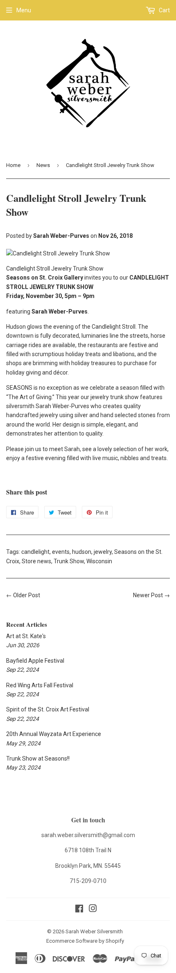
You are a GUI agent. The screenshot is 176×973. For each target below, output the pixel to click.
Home (13, 165)
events (61, 552)
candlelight (35, 552)
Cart (164, 10)
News (43, 165)
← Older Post (23, 595)
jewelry (103, 552)
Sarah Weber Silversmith (94, 931)
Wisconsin (99, 561)
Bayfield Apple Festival (35, 660)
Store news (36, 561)
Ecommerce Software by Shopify (85, 941)
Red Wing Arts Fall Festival (39, 685)
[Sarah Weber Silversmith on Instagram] (93, 909)
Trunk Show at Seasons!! (38, 758)
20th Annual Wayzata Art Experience (53, 734)
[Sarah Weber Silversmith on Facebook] (79, 909)
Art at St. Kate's (26, 636)
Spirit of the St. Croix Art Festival (47, 709)
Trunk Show (69, 561)
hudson (81, 552)
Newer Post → (151, 595)
